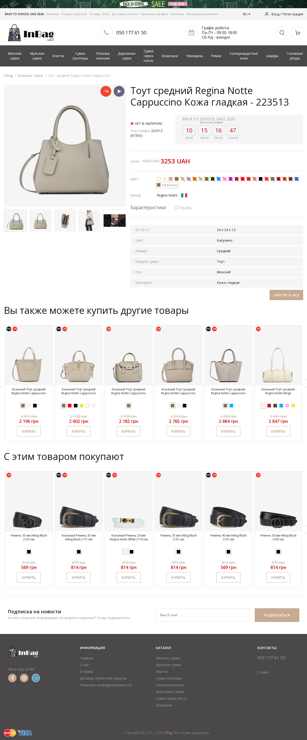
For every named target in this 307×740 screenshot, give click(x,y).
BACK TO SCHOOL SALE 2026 (24, 14)
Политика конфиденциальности (106, 685)
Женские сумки (15, 55)
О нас (84, 664)
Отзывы (94, 14)
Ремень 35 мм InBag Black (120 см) (29, 537)
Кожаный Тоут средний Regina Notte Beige (278, 391)
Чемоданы (194, 56)
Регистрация (293, 14)
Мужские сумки (37, 55)
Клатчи (58, 56)
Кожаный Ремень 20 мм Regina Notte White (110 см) (129, 537)
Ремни (216, 56)
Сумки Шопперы (80, 55)
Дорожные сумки (127, 55)
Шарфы (272, 56)
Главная (86, 658)
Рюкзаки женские (103, 55)
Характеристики (148, 207)
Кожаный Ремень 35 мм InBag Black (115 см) (79, 537)
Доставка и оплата (125, 14)
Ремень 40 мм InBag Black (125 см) (228, 537)
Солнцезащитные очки (244, 55)
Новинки (52, 14)
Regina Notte (167, 195)
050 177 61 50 (131, 32)
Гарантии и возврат (154, 14)
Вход (275, 14)
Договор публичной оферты (103, 678)
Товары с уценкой (74, 14)
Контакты (177, 14)
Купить (29, 431)
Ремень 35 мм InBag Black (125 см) (178, 537)
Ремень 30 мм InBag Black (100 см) (278, 537)
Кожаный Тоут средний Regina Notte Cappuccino (29, 391)
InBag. (168, 732)
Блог (106, 14)
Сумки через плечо (149, 56)
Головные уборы (295, 55)
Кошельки (170, 56)
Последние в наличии (202, 14)
